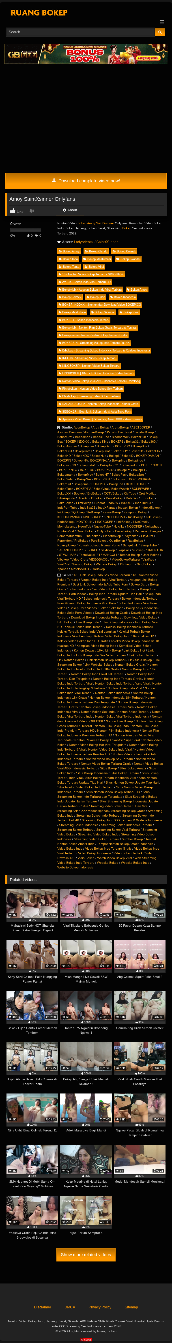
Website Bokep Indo (135, 862)
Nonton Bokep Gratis (130, 664)
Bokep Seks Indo (111, 608)
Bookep (79, 493)
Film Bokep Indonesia (117, 622)
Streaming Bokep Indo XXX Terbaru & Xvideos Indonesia (122, 820)
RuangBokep (66, 545)
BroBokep (94, 493)
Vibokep (63, 559)
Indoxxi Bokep (128, 507)
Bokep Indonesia (125, 297)
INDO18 (126, 503)
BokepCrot (102, 451)
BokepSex (84, 479)
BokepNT (102, 474)
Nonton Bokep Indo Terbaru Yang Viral (122, 683)
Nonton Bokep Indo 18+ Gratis (97, 669)
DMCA (69, 1307)
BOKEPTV (83, 488)
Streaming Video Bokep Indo (98, 834)
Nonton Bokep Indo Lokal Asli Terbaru (97, 674)
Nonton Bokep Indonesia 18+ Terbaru (116, 697)
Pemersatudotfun (69, 536)
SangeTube (148, 545)
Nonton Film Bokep (119, 721)
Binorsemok (120, 437)
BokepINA (81, 460)
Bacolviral (125, 432)
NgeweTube (102, 526)
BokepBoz (140, 446)
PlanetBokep (112, 536)
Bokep (126, 228)
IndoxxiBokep (150, 507)
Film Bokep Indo (87, 622)
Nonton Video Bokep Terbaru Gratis (106, 763)
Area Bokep (100, 427)
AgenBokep (82, 427)
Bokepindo (135, 460)
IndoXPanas (106, 507)
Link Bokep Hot (134, 650)
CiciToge (130, 493)
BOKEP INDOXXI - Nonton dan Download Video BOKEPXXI (101, 304)
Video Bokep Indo (69, 848)
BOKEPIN (64, 460)
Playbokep (131, 536)
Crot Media (147, 493)
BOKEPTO (98, 484)
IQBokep (78, 512)
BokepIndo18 (88, 465)
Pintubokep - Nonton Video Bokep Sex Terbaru (92, 388)
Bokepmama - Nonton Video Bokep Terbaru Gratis (94, 335)
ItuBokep (93, 512)
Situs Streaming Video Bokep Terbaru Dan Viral (114, 806)
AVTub (111, 432)
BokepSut (64, 484)
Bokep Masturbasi (99, 259)
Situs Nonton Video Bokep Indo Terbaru (85, 787)
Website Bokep (106, 564)
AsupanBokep (94, 432)
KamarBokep (112, 512)
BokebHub (138, 437)
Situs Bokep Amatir (133, 768)
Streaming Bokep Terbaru (75, 829)
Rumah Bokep (88, 545)
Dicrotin (83, 498)
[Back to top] (158, 1329)
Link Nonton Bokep (70, 660)
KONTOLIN (84, 522)
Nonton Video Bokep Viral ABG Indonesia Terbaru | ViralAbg (101, 381)
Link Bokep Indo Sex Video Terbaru (101, 655)
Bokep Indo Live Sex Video (88, 589)
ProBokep (81, 540)
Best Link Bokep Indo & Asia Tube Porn (100, 584)
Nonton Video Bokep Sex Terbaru (109, 759)
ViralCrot (63, 564)
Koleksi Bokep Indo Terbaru (83, 627)
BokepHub (99, 455)
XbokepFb (127, 564)
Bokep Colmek (126, 251)
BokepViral (101, 488)
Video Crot (78, 559)
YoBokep (98, 569)
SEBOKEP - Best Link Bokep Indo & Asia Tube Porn (96, 411)
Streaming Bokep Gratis (128, 811)
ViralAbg (148, 559)
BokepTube (65, 488)
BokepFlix (153, 451)
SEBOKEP (91, 550)
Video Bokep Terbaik (128, 853)
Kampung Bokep (135, 512)
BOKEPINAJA (99, 460)
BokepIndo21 (109, 465)
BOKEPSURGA (139, 479)
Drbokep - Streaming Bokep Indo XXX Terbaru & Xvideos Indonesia (106, 350)
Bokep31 (132, 441)
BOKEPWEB (140, 488)
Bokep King (100, 441)
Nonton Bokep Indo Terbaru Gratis (117, 678)
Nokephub (152, 526)
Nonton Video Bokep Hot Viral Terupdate (97, 745)
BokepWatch (120, 488)
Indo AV (113, 503)
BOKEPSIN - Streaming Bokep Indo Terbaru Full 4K (96, 343)
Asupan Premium (69, 432)
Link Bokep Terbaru (142, 655)
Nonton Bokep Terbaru (133, 711)
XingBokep (144, 564)
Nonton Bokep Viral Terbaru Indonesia (122, 716)
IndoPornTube (67, 507)
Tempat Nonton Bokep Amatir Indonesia (125, 844)
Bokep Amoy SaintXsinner (95, 223)
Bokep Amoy (71, 251)
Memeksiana (66, 526)
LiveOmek (140, 522)
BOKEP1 (117, 441)
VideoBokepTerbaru (126, 559)
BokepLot (123, 470)
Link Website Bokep (98, 664)
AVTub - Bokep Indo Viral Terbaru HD (86, 282)
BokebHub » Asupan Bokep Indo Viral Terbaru (92, 289)
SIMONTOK (154, 550)
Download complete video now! (88, 180)
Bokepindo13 (66, 465)
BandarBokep (144, 432)
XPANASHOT (80, 569)
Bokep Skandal (130, 259)
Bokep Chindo (98, 251)
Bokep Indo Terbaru (123, 589)
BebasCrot (64, 437)
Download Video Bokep (140, 617)
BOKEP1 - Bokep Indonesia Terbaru (85, 320)
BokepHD (64, 455)
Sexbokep (108, 550)
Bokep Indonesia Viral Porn (96, 603)
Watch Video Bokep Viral (114, 858)
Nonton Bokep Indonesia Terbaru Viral (107, 707)
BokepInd (118, 460)
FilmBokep (83, 503)
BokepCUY (120, 451)
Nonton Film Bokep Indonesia (118, 730)
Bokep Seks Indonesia (142, 608)
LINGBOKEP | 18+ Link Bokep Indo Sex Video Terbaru (97, 373)
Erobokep (147, 498)
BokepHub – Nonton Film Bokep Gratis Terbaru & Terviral (99, 327)
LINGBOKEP (104, 522)
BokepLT (139, 470)
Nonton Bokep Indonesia (112, 693)
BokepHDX (81, 455)
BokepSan (136, 474)
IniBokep (63, 512)
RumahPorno (110, 545)
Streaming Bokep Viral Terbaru (118, 829)
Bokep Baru (139, 584)
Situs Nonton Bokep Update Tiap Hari (132, 782)
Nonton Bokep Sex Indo (98, 711)
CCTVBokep (112, 493)
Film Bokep (65, 622)
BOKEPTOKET (136, 484)
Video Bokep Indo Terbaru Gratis (108, 848)
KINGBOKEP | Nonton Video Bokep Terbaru (90, 365)
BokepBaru (104, 446)
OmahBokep (85, 531)
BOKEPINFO (68, 470)
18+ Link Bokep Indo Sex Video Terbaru (102, 575)
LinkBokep (123, 522)
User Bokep (151, 555)
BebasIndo (82, 437)
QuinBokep (117, 540)
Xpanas (62, 569)
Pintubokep (92, 536)
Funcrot (99, 503)
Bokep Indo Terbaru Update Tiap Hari (115, 594)
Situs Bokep (108, 768)
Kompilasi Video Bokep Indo (96, 645)
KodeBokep (65, 522)
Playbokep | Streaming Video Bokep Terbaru (91, 396)
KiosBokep (135, 517)
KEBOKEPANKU (68, 517)
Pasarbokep (123, 531)
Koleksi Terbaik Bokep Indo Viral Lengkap (86, 631)
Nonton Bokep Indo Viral (125, 688)
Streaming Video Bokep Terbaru (96, 839)
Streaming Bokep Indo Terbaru (98, 815)
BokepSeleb (65, 479)
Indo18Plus (143, 503)
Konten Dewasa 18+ (88, 650)
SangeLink (130, 545)
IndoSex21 (87, 507)
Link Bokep (113, 650)
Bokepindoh (130, 465)
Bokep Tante (71, 266)
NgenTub (84, 526)
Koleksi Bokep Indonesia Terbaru (129, 627)
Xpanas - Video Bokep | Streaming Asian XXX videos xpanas (102, 419)
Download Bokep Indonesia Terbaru (96, 617)
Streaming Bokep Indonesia (78, 825)
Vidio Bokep (86, 858)
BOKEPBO (122, 446)
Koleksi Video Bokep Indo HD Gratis (82, 641)
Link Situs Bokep (140, 660)
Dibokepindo (66, 498)
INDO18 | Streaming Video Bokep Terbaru (89, 358)
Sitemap (131, 1307)
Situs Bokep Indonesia (92, 773)
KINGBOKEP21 (114, 517)
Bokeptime (81, 484)
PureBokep (99, 540)
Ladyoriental (84, 242)
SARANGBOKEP (69, 550)
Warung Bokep (82, 564)
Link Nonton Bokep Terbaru (106, 660)
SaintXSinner (107, 242)
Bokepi (114, 455)
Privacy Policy (100, 1307)
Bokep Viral (96, 266)
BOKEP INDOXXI (77, 441)
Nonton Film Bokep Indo (112, 726)
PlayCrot (147, 536)
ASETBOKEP (140, 427)
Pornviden (64, 540)
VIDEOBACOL (99, 559)
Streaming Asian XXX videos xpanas (83, 811)
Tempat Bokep (130, 555)
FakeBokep (65, 503)
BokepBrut (64, 451)
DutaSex (132, 498)
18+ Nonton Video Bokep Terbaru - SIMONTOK (93, 274)
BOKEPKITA (105, 470)
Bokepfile (137, 451)
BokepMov (85, 474)
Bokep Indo (70, 259)
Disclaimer (42, 1307)
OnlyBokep (104, 531)
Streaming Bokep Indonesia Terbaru (126, 825)
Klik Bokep (153, 517)
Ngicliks (119, 526)
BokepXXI (64, 493)
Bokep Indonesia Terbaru (101, 598)
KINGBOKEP (92, 517)
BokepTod (116, 484)
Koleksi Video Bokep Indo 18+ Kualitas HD (124, 636)
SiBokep (138, 550)
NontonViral (65, 531)
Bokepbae (87, 446)
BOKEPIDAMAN (147, 455)
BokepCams (83, 451)
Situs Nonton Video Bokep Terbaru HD (113, 792)
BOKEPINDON (151, 465)
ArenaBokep (120, 427)
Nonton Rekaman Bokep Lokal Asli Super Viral (107, 740)
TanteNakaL (87, 555)
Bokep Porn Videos (83, 608)
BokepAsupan (67, 446)
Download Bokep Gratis (111, 612)
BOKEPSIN (102, 479)
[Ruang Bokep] (86, 13)
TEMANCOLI (108, 555)
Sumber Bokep (132, 839)
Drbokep (97, 498)
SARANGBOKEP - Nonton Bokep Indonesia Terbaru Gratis (100, 404)
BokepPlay (119, 474)
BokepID (127, 455)
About (72, 210)
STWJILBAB (67, 555)
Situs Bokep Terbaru (124, 773)
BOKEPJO (87, 470)
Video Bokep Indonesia (94, 853)
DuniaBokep (114, 498)
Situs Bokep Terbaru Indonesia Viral (110, 778)
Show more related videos (86, 1254)
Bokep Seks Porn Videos (74, 612)
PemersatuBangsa (148, 531)
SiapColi (123, 550)
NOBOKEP (134, 526)
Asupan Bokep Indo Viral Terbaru (104, 579)
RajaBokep (135, 540)
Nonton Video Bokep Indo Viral (110, 749)
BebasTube (101, 437)
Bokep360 (148, 441)
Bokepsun (119, 479)
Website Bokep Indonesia (75, 867)
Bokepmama (66, 474)
